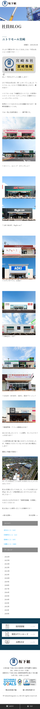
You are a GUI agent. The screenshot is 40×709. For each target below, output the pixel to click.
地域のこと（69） (10, 539)
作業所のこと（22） (11, 535)
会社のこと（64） (10, 530)
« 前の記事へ (6, 515)
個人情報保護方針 (29, 690)
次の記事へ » (33, 515)
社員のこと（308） (10, 544)
